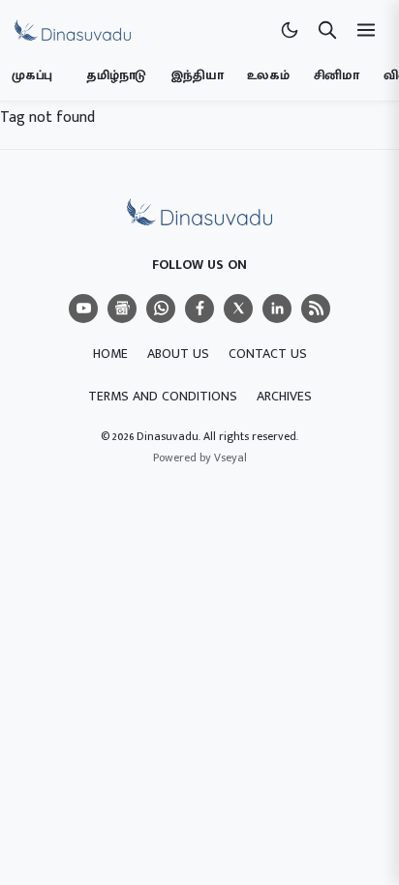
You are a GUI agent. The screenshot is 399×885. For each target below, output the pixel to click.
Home (110, 353)
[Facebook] (199, 308)
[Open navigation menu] (366, 30)
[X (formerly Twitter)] (238, 308)
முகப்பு (32, 75)
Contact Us (268, 353)
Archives (284, 396)
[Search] (327, 30)
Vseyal (230, 457)
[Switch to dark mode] (289, 30)
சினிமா (336, 75)
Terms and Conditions (162, 396)
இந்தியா (196, 75)
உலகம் (268, 75)
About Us (178, 353)
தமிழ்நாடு (116, 75)
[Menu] (83, 308)
